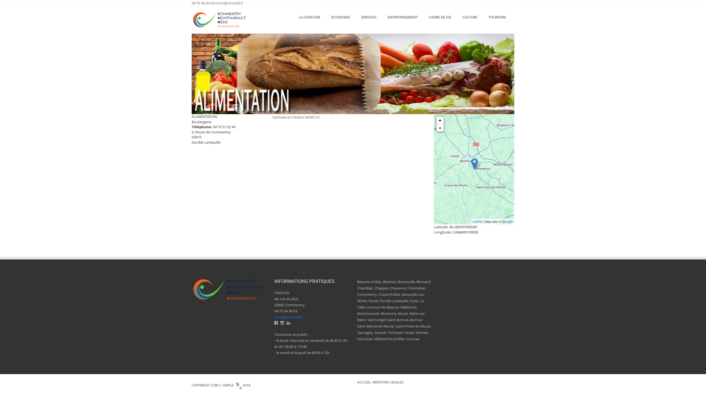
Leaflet (477, 221)
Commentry (367, 294)
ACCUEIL (364, 382)
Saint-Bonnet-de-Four (405, 319)
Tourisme (497, 17)
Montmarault (368, 313)
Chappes (382, 288)
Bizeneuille (406, 281)
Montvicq (388, 313)
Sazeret (381, 332)
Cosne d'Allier (389, 294)
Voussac (413, 338)
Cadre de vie (440, 17)
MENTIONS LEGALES (388, 382)
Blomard (423, 281)
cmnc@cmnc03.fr (229, 3)
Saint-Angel (376, 319)
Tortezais (395, 332)
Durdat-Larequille (394, 300)
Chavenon (398, 288)
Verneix (422, 332)
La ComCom (309, 17)
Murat (403, 313)
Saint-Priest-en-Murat (413, 326)
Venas (409, 332)
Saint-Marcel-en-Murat (375, 326)
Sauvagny (365, 332)
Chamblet (365, 288)
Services (368, 17)
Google (507, 221)
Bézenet (389, 281)
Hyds (414, 300)
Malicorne (408, 307)
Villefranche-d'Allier (389, 338)
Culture (469, 17)
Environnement (402, 17)
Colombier (417, 288)
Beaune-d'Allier (369, 281)
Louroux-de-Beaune (382, 307)
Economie (340, 17)
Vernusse (364, 338)
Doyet (373, 300)
